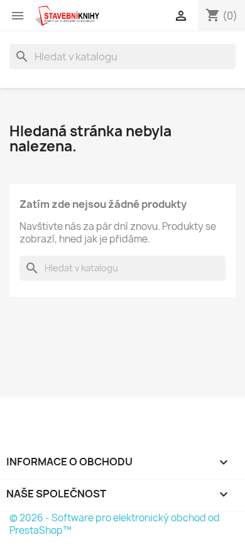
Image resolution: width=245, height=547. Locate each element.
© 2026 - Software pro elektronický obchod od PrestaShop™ (114, 524)
